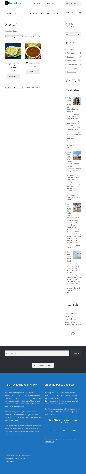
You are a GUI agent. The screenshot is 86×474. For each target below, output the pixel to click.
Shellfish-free (72, 64)
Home (8, 13)
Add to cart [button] (13, 76)
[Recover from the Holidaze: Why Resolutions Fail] (77, 207)
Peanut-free (71, 61)
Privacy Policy (10, 461)
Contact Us (50, 13)
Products (19, 13)
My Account (34, 13)
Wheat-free (71, 72)
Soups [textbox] (72, 34)
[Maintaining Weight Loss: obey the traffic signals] (77, 101)
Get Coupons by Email (43, 365)
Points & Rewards (36, 3)
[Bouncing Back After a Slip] (77, 255)
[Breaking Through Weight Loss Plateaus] (77, 155)
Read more (71, 147)
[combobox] (73, 34)
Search (76, 353)
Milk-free (70, 57)
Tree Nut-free (72, 68)
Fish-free (70, 53)
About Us (50, 3)
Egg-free (70, 49)
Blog (58, 3)
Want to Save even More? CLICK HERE (63, 431)
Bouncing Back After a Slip (69, 256)
